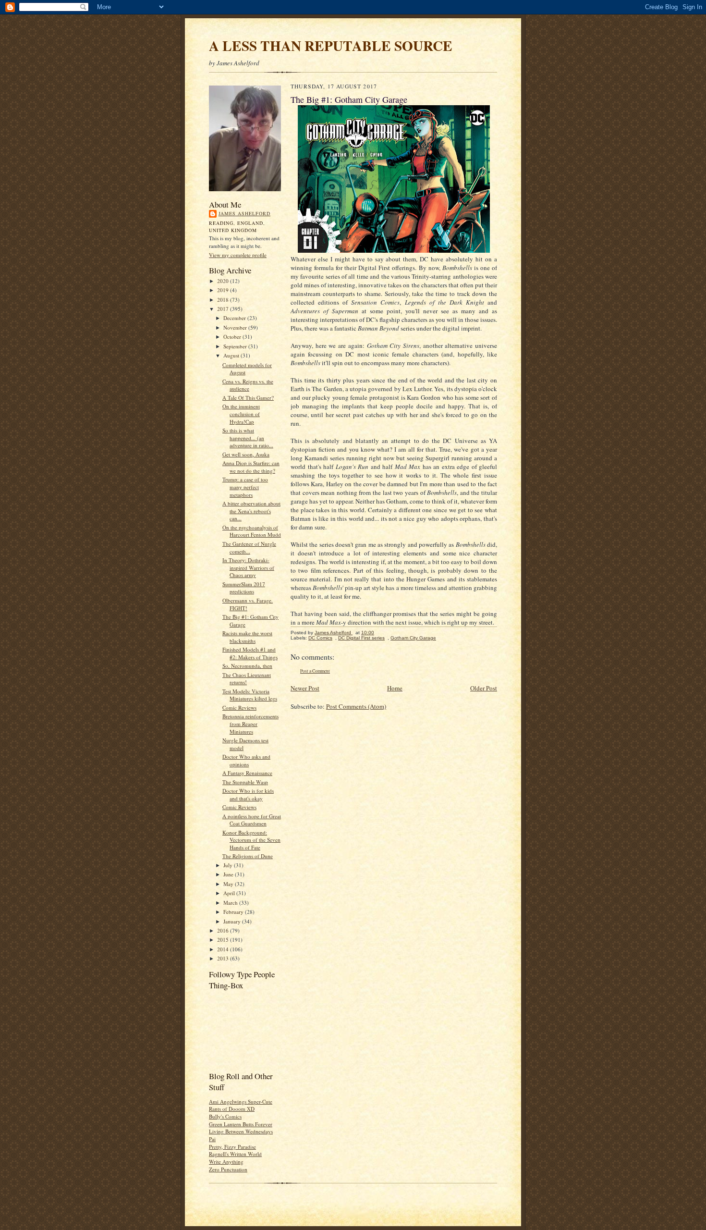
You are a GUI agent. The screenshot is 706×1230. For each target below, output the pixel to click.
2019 (223, 290)
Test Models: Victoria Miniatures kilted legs (249, 695)
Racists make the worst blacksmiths (247, 636)
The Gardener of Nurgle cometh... (249, 547)
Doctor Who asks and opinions (246, 760)
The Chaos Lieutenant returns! (246, 678)
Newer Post (305, 688)
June (229, 874)
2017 (223, 308)
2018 (223, 299)
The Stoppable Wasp (245, 782)
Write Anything (226, 1161)
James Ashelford (244, 213)
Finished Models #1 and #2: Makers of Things (250, 653)
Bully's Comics (225, 1116)
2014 (223, 949)
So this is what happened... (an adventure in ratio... (247, 438)
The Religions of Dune (247, 856)
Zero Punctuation (228, 1169)
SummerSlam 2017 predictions (243, 587)
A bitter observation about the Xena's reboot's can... (251, 511)
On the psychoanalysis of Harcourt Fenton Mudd (251, 531)
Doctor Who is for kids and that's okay (248, 794)
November (235, 327)
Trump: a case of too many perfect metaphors (245, 487)
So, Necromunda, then (247, 665)
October (233, 336)
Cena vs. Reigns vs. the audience (247, 385)
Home (394, 688)
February (234, 911)
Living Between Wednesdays (241, 1131)
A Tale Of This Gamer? (248, 397)
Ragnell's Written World (235, 1153)
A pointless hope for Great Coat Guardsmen (251, 819)
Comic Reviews (239, 707)
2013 (223, 958)
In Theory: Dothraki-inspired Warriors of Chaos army (248, 567)
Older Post (483, 688)
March (231, 902)
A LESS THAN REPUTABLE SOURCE (330, 45)
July (228, 865)
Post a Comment (315, 671)
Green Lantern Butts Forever (240, 1124)
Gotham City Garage (413, 637)
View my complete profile (238, 254)
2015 (223, 939)
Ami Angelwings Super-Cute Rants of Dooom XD (240, 1105)
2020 (223, 280)
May (229, 883)
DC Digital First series (361, 637)
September (235, 346)
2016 (223, 930)
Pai (212, 1139)
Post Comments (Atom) (356, 706)
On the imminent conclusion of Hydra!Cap (241, 414)
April (229, 893)
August (232, 355)
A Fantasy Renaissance (247, 772)
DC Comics (320, 637)
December (235, 317)
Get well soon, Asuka (245, 454)
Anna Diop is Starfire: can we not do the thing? (251, 466)
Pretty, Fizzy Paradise (232, 1146)
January (232, 921)
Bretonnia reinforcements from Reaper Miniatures (250, 724)
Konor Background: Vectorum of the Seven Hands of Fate (251, 840)
